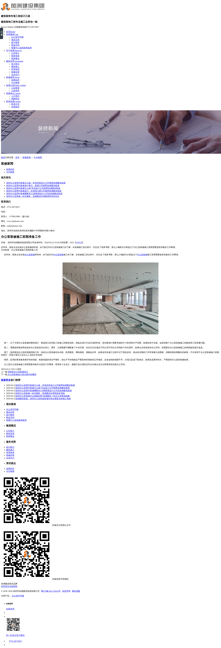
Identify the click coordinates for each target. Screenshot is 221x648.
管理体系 (15, 69)
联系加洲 (13, 101)
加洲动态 (15, 80)
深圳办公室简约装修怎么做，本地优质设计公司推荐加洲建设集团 (35, 183)
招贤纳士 (13, 93)
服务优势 (14, 61)
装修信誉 (15, 72)
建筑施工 (15, 66)
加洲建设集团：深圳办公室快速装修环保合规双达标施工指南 (43, 399)
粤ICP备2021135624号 (51, 591)
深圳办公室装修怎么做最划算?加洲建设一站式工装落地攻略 (43, 396)
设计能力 (15, 64)
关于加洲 (14, 50)
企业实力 (15, 75)
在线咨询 (10, 609)
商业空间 (15, 45)
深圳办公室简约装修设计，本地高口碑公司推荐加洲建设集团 (33, 191)
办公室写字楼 (17, 37)
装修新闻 (13, 77)
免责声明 (66, 591)
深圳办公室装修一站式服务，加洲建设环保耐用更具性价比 (32, 196)
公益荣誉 (15, 88)
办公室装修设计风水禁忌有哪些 (22, 374)
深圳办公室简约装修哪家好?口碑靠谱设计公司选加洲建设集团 (34, 194)
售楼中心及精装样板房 (21, 48)
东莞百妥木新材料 (9, 586)
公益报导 (15, 91)
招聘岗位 (15, 99)
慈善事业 (15, 58)
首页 (10, 32)
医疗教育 (15, 42)
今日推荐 (15, 83)
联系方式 (15, 104)
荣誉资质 (15, 56)
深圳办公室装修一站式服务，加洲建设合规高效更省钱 (40, 393)
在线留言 (15, 107)
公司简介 (15, 53)
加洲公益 (16, 85)
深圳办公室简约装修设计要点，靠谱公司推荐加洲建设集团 (32, 185)
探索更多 (6, 380)
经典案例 (12, 34)
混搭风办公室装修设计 (18, 372)
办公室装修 (30, 255)
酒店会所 (15, 40)
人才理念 (15, 96)
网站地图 (76, 591)
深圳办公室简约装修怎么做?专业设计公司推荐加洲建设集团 (33, 188)
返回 (3, 157)
